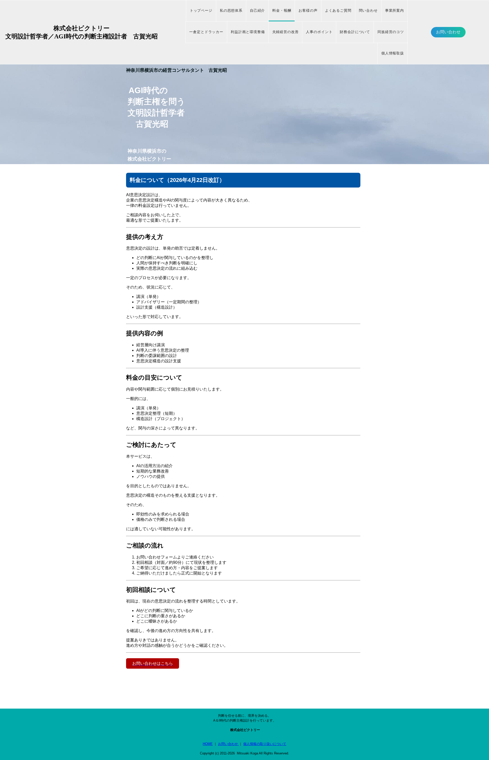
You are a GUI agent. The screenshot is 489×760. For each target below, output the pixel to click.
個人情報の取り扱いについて (264, 744)
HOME (208, 744)
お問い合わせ (448, 32)
